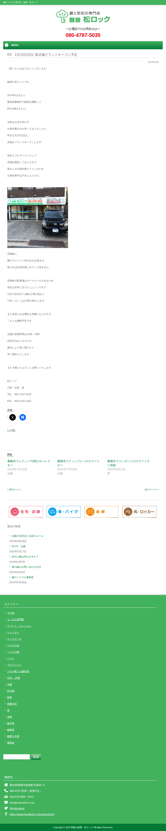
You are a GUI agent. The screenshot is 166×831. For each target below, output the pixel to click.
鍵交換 (10, 723)
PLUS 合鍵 (19, 546)
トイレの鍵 (13, 652)
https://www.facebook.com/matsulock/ (32, 814)
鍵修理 (10, 729)
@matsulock (17, 808)
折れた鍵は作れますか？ (25, 556)
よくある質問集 (15, 619)
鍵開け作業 (13, 736)
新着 (9, 697)
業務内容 (12, 703)
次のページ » (152, 489)
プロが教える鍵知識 (18, 671)
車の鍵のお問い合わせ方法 (26, 567)
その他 (10, 613)
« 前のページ (14, 489)
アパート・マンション (19, 626)
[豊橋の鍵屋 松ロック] (83, 21)
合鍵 (9, 684)
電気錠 (10, 742)
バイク (10, 658)
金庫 (9, 716)
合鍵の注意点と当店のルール (27, 536)
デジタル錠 (13, 645)
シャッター (13, 632)
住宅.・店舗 (13, 677)
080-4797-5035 (83, 35)
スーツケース (14, 639)
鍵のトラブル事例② (23, 577)
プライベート (14, 665)
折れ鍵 (10, 690)
